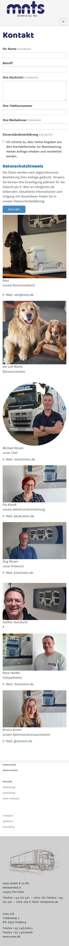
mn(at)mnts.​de (24, 459)
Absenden (14, 209)
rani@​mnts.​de (24, 295)
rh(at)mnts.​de (23, 684)
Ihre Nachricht (13, 77)
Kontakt (7, 781)
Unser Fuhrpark (11, 798)
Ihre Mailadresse (14, 120)
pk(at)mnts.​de (24, 516)
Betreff (8, 63)
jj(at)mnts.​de (23, 741)
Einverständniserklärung (20, 134)
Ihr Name (9, 49)
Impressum (9, 764)
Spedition (8, 821)
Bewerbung (9, 787)
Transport (8, 815)
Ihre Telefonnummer (17, 106)
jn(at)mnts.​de (23, 572)
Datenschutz (10, 770)
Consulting (9, 826)
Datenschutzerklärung (29, 201)
